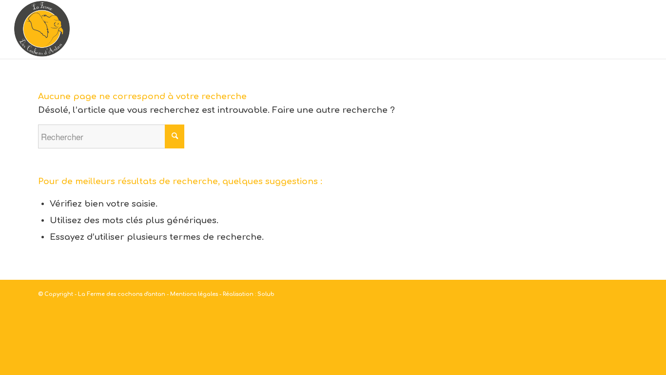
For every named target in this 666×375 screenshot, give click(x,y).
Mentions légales (194, 294)
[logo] (42, 29)
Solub (265, 294)
